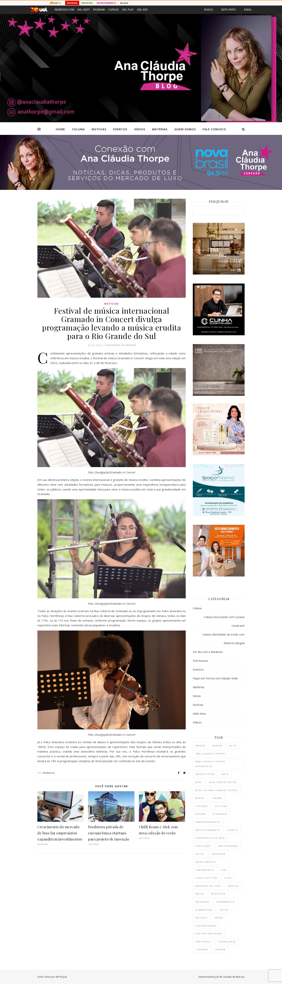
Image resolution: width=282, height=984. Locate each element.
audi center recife (223, 782)
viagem (220, 949)
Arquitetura (205, 774)
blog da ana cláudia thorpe (216, 790)
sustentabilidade (208, 933)
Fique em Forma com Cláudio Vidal (215, 678)
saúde (218, 917)
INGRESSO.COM (64, 9)
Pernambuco (225, 901)
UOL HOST (83, 9)
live (224, 869)
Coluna (78, 129)
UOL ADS (142, 9)
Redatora (49, 773)
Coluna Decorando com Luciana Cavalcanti (224, 621)
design (200, 814)
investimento (205, 861)
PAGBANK (99, 9)
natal (199, 893)
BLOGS (124, 3)
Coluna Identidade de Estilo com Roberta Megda (223, 638)
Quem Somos (185, 129)
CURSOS (113, 9)
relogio (201, 917)
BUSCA (208, 9)
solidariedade (206, 925)
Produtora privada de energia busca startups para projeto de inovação (108, 833)
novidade (202, 901)
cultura (221, 806)
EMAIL (248, 9)
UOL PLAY (128, 9)
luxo (228, 877)
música (233, 885)
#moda (200, 745)
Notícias (99, 129)
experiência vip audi (210, 837)
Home (60, 129)
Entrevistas (200, 661)
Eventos (120, 129)
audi (198, 782)
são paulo (203, 941)
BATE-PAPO (228, 9)
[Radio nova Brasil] (141, 189)
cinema (217, 798)
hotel (199, 853)
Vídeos (139, 129)
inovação (219, 853)
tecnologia (227, 941)
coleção (201, 806)
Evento (232, 830)
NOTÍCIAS (72, 3)
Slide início (199, 713)
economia (220, 814)
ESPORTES (87, 3)
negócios (218, 893)
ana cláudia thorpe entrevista (210, 764)
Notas (197, 696)
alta (232, 745)
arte (225, 774)
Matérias (159, 129)
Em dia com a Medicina (208, 652)
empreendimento (207, 822)
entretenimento (207, 830)
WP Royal (61, 976)
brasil (200, 798)
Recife (224, 909)
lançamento (204, 869)
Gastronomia (228, 846)
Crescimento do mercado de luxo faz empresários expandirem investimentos (59, 833)
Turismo (201, 949)
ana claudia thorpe (210, 753)
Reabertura (204, 909)
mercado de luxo (208, 885)
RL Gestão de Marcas (232, 976)
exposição (203, 846)
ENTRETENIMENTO (106, 3)
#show (217, 745)
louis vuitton (206, 877)
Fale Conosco (214, 129)
